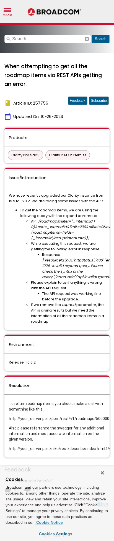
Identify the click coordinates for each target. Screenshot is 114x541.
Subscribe (99, 100)
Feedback (78, 100)
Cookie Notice (49, 522)
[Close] (102, 473)
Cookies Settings (55, 534)
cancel (87, 39)
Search (100, 39)
